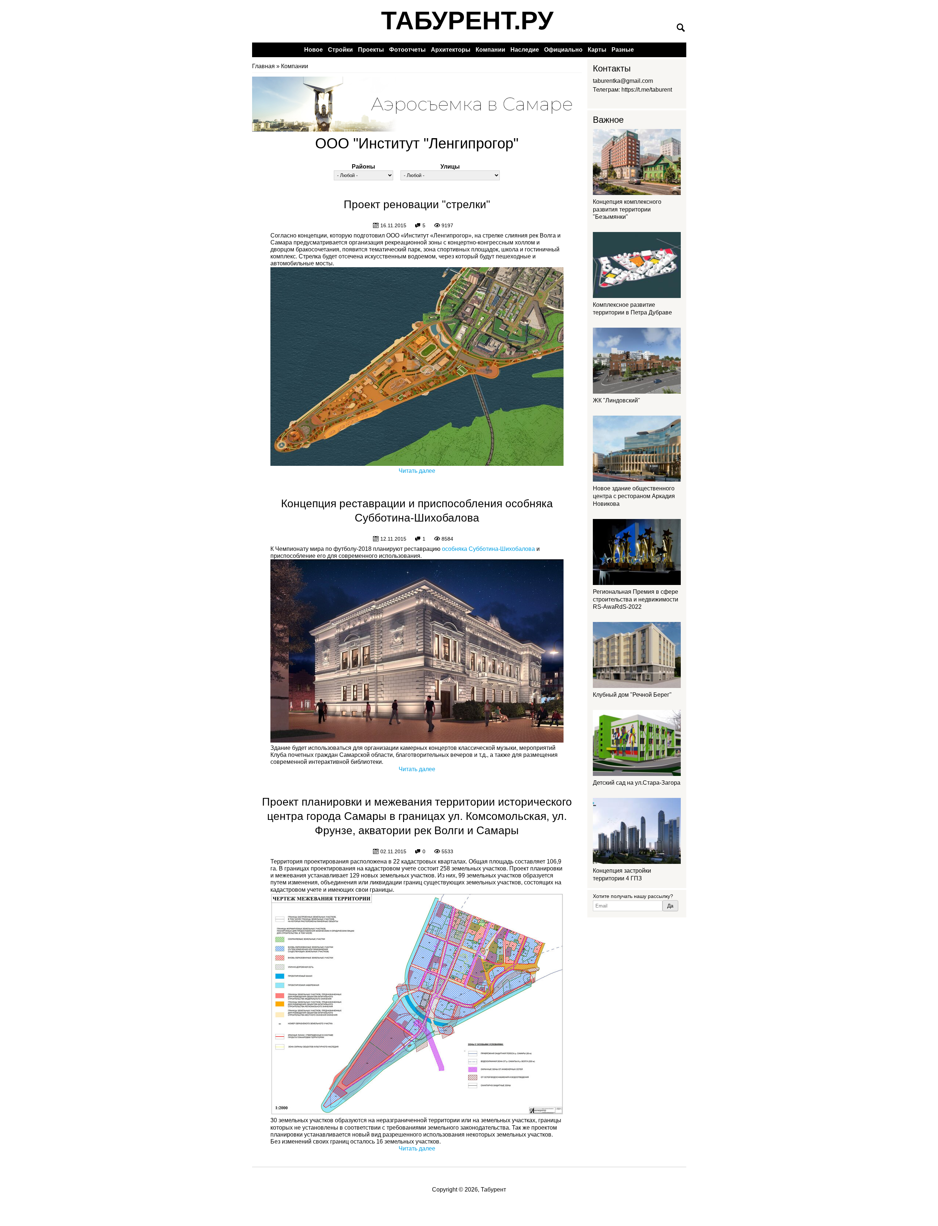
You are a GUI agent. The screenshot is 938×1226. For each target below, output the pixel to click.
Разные (623, 50)
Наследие (524, 50)
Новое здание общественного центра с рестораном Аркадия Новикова (634, 496)
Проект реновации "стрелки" (417, 204)
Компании (490, 50)
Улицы (450, 166)
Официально (563, 50)
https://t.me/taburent (646, 89)
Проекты (371, 50)
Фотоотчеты (407, 50)
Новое (313, 50)
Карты (597, 50)
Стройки (340, 50)
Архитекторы (450, 50)
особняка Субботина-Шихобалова (488, 549)
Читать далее (417, 471)
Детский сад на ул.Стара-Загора (636, 783)
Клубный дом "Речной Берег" (632, 695)
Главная (263, 66)
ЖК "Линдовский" (616, 400)
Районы (363, 166)
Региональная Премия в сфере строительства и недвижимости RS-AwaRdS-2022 (635, 599)
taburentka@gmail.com (623, 81)
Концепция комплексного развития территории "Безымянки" (627, 209)
